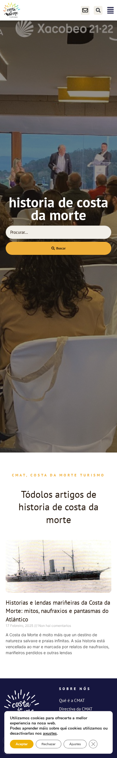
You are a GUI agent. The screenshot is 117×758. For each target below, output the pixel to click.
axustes (50, 733)
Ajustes (75, 744)
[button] (98, 10)
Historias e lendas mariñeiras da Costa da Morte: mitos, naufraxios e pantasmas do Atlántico (58, 611)
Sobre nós (75, 688)
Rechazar (48, 744)
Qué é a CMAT (72, 700)
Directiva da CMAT (75, 709)
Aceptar (22, 744)
